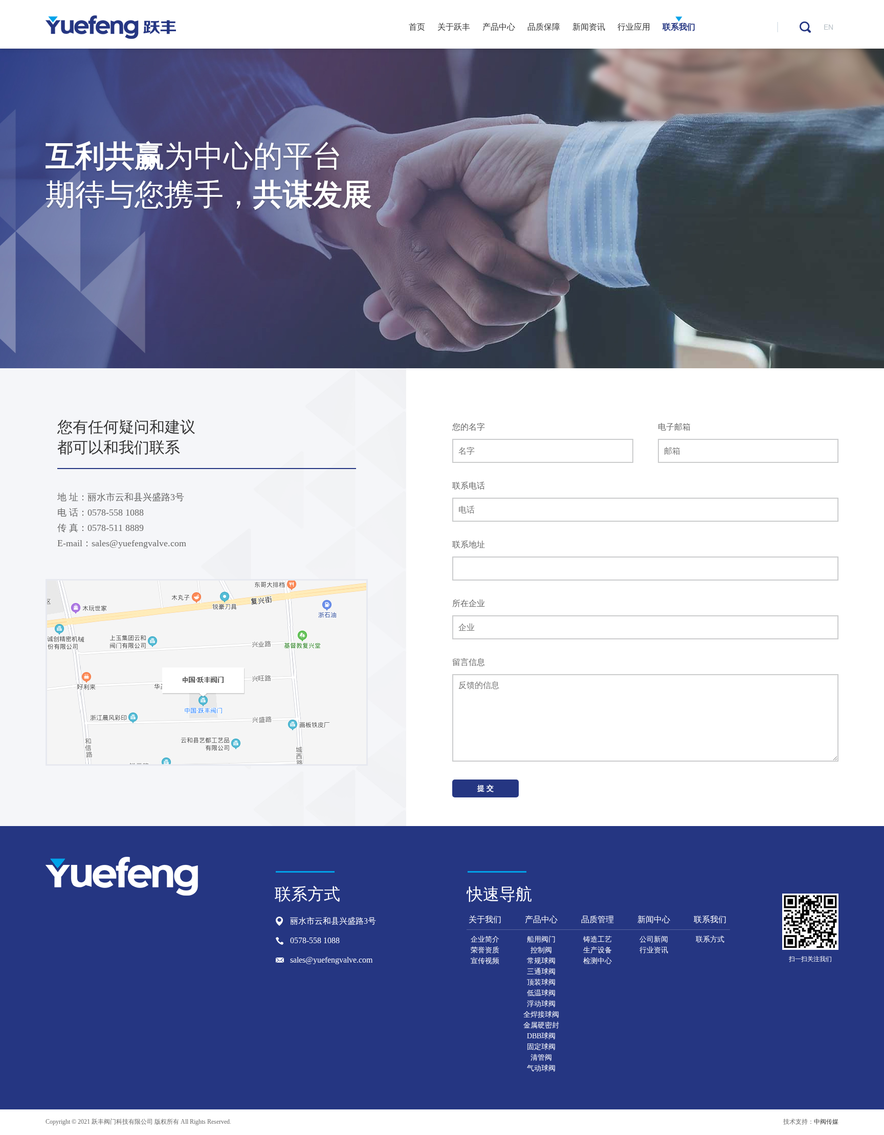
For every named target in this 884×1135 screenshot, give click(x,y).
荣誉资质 (485, 950)
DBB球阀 (541, 1036)
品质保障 (543, 27)
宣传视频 (485, 961)
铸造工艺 (597, 939)
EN (828, 27)
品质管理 (597, 919)
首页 (417, 27)
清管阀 (541, 1057)
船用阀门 (541, 939)
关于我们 (485, 919)
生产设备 (597, 950)
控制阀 (541, 950)
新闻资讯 (588, 27)
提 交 (485, 788)
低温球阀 (541, 993)
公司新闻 (653, 939)
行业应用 (633, 27)
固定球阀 (541, 1047)
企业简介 (485, 939)
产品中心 (498, 27)
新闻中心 (653, 919)
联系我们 (678, 27)
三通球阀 (541, 971)
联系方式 (710, 939)
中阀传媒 (826, 1121)
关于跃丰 (453, 27)
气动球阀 (541, 1068)
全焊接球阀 (541, 1014)
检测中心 (597, 961)
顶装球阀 (541, 982)
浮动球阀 (541, 1004)
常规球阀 (541, 961)
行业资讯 (653, 950)
